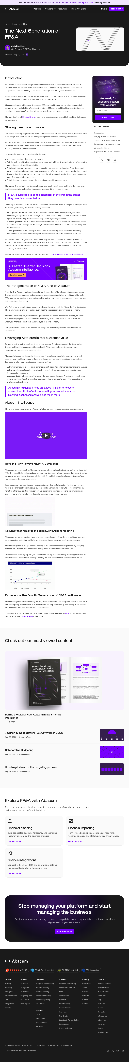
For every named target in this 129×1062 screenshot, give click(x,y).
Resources (16, 24)
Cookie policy (40, 1045)
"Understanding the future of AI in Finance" (66, 254)
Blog (25, 24)
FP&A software (28, 117)
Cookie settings (53, 1045)
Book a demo (27, 616)
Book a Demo (108, 118)
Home (7, 24)
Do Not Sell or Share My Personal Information (21, 1050)
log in (67, 613)
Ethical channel (66, 1045)
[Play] (46, 436)
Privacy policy (27, 1045)
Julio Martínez (18, 46)
